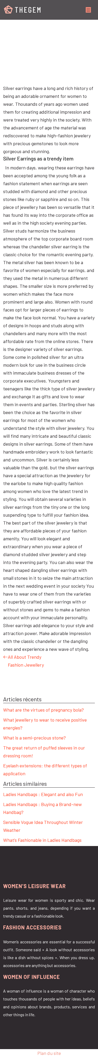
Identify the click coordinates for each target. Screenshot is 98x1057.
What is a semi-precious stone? (34, 738)
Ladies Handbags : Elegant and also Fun (43, 794)
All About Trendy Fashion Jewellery (26, 661)
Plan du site (49, 1053)
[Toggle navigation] (88, 10)
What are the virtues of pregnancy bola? (43, 710)
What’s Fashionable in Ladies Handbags (42, 840)
